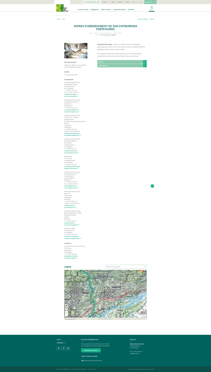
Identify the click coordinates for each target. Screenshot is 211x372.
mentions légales (109, 318)
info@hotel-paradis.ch (70, 94)
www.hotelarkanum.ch (70, 153)
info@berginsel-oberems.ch (72, 166)
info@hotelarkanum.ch (70, 151)
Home (58, 19)
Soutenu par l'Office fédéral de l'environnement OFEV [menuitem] (141, 369)
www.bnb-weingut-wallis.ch (72, 238)
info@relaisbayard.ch (70, 186)
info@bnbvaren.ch (69, 205)
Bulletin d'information (89, 339)
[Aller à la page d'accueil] (62, 8)
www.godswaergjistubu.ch (71, 135)
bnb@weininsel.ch (69, 223)
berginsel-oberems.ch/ (70, 168)
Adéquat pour (103, 65)
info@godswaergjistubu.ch (72, 133)
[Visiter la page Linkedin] (68, 348)
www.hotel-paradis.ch (70, 96)
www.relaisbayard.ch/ (70, 188)
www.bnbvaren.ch (69, 207)
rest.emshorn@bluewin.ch (71, 110)
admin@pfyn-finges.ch (70, 256)
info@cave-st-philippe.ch (71, 236)
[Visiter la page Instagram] (63, 348)
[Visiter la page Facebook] (58, 348)
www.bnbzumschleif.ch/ (71, 225)
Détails (100, 62)
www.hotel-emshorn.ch (71, 112)
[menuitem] (92, 2)
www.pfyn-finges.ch (70, 258)
